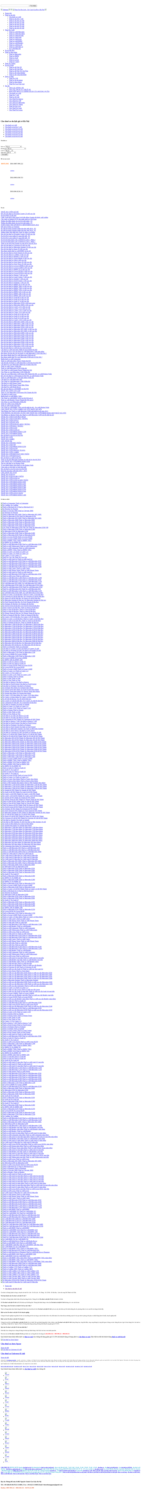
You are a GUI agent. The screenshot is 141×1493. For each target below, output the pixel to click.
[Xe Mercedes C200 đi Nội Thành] (13, 788)
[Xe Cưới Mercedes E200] (10, 1222)
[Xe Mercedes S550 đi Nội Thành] (13, 1280)
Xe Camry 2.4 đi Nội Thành (30, 794)
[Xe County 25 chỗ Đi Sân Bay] (12, 701)
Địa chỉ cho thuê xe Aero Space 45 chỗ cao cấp (16, 262)
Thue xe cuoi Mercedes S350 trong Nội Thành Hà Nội (19, 392)
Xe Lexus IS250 (19, 667)
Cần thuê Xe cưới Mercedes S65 (11, 379)
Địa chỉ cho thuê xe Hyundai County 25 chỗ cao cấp (18, 214)
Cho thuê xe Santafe (22, 704)
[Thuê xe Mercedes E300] (10, 529)
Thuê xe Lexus (14, 60)
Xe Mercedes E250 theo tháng (33, 833)
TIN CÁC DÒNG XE (16, 88)
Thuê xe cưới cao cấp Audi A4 (33, 969)
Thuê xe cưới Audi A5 (25, 1064)
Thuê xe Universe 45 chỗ (27, 967)
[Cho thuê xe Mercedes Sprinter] (12, 729)
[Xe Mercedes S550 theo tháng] (12, 838)
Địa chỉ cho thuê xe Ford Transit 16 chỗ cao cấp (16, 253)
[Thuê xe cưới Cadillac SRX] (11, 1273)
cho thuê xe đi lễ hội (126, 1467)
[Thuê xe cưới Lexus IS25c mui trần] (13, 1155)
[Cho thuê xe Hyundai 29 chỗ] (11, 650)
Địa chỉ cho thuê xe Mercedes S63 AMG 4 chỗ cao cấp (19, 331)
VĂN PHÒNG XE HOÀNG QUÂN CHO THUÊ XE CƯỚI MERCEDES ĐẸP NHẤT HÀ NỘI (33, 413)
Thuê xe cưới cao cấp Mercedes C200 (40, 984)
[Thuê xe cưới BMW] (8, 1209)
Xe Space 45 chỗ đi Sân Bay (31, 598)
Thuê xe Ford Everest (24, 1025)
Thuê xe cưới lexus (15, 39)
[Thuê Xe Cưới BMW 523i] (10, 1230)
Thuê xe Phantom (20, 1168)
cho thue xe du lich (11, 1360)
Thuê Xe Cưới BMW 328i (29, 1232)
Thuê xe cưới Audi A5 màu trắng (35, 1140)
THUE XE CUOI (17, 1470)
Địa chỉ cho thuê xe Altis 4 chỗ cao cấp (13, 260)
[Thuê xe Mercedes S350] (10, 526)
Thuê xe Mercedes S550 (27, 522)
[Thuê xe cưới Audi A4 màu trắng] (12, 1133)
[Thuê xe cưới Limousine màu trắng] (13, 1135)
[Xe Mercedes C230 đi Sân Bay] (12, 626)
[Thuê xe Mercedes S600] (10, 520)
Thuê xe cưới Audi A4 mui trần (33, 958)
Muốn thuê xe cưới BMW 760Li (11, 396)
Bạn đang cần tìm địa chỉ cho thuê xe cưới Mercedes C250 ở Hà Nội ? (24, 353)
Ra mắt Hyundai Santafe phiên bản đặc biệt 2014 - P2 (18, 228)
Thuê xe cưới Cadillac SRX (30, 1273)
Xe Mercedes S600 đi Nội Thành (35, 742)
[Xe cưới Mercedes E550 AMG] (12, 585)
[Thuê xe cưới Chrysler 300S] (11, 1278)
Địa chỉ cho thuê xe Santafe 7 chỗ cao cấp (14, 279)
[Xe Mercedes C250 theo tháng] (12, 831)
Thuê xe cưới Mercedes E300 (31, 1002)
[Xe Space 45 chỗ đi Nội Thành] (12, 816)
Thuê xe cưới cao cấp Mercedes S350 (39, 976)
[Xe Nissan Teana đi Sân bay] (11, 613)
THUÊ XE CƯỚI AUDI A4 (10, 478)
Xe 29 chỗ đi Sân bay (24, 699)
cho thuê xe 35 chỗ (99, 1473)
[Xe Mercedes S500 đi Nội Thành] (13, 743)
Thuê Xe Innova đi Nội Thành (33, 805)
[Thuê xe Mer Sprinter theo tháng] (12, 783)
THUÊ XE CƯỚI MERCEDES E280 (13, 487)
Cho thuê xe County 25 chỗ (30, 648)
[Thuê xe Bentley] (7, 1172)
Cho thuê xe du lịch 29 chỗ (14, 133)
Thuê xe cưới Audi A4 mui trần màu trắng (44, 1137)
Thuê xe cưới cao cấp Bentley (32, 965)
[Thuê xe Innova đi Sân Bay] (11, 607)
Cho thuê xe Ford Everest (28, 684)
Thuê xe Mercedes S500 (27, 524)
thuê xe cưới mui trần (18, 1473)
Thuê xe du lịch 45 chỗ (16, 28)
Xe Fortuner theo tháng (25, 688)
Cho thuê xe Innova (22, 682)
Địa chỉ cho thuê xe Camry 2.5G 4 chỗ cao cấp (16, 310)
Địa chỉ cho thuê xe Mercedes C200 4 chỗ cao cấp (17, 323)
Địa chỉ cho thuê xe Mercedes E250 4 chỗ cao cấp (17, 340)
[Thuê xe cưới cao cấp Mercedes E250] (14, 1010)
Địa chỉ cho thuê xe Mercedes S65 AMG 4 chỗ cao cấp (19, 329)
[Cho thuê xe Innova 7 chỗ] (10, 721)
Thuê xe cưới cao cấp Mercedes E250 (40, 1010)
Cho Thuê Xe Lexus (16, 110)
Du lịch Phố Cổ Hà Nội (8, 215)
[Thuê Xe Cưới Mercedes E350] (12, 1226)
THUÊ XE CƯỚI (7, 437)
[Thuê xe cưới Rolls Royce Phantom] (13, 1252)
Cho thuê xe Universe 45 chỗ (31, 732)
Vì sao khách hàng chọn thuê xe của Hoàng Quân (17, 465)
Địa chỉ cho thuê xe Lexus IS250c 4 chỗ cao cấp (16, 271)
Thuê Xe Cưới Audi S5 (25, 853)
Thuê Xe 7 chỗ (14, 95)
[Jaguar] (7, 1448)
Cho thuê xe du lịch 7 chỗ (13, 127)
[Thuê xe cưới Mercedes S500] (11, 563)
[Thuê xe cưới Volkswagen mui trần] (13, 1157)
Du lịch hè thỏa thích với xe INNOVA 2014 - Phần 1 (18, 242)
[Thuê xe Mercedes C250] (10, 753)
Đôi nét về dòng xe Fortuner (10, 227)
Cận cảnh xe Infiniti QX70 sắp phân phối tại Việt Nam (18, 219)
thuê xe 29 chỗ (40, 1366)
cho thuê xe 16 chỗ (70, 1366)
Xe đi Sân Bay (10, 50)
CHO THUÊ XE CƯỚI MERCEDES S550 (15, 461)
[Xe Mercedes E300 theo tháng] (12, 835)
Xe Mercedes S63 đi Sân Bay (31, 643)
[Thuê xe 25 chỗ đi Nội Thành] (11, 734)
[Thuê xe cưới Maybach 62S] (11, 1250)
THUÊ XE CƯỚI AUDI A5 (10, 430)
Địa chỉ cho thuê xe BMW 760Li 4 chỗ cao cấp (16, 286)
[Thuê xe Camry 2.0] (8, 552)
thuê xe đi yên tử (68, 1475)
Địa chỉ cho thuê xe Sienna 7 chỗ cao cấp (14, 275)
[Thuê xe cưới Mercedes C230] (11, 1070)
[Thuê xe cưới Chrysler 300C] (11, 1276)
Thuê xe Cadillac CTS (25, 1267)
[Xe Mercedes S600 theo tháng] (12, 840)
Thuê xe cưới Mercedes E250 (31, 1008)
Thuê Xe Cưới (9, 30)
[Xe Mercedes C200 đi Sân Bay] (12, 624)
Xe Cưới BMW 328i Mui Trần (33, 1245)
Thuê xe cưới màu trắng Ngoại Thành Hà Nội (16, 361)
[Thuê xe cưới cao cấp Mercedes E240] (14, 1006)
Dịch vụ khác (9, 76)
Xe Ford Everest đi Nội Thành (33, 807)
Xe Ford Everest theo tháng (30, 689)
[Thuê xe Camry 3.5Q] (9, 675)
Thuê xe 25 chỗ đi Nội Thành (32, 734)
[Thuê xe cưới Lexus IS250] (10, 1004)
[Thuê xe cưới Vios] (8, 945)
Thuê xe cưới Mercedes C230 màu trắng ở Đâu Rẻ (17, 378)
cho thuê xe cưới (30, 1369)
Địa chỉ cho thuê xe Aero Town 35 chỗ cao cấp (16, 264)
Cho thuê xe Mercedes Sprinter (33, 729)
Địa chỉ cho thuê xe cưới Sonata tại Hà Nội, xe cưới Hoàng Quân (22, 376)
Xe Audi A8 (15, 1060)
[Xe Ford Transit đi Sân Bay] (11, 602)
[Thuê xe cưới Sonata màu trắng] (12, 1146)
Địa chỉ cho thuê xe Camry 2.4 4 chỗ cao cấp (15, 309)
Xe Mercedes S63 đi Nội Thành (34, 740)
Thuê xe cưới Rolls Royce (28, 1241)
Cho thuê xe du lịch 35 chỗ (14, 134)
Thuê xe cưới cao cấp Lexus (30, 989)
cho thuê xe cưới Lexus (134, 1472)
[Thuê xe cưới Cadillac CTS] (11, 1271)
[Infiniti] (7, 1453)
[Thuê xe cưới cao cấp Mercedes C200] (14, 984)
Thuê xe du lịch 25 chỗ (16, 22)
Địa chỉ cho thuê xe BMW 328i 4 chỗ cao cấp (16, 294)
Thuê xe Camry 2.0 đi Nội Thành (36, 889)
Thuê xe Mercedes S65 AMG (31, 514)
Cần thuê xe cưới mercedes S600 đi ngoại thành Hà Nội (19, 350)
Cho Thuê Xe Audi (15, 108)
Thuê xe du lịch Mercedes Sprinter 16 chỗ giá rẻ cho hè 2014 (21, 459)
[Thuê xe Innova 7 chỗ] (9, 1023)
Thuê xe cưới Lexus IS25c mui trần (37, 1155)
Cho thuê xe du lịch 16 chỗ (14, 129)
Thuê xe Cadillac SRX (25, 1269)
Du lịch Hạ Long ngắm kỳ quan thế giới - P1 (15, 238)
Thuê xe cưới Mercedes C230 (32, 1070)
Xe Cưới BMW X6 (22, 1239)
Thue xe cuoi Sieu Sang (45, 1473)
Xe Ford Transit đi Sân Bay (30, 602)
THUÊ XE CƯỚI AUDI (9, 428)
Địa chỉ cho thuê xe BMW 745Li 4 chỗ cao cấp (16, 290)
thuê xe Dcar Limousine (20, 1475)
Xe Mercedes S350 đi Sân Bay (33, 635)
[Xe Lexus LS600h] (8, 654)
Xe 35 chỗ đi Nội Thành (27, 814)
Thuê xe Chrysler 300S (25, 511)
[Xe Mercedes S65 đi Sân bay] (11, 645)
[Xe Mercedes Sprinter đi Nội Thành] (13, 812)
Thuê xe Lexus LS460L (26, 993)
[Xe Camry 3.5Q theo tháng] (11, 695)
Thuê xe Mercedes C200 (27, 656)
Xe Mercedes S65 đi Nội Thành (34, 738)
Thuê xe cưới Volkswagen (28, 546)
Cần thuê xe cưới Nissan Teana (11, 383)
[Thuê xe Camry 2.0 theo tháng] (12, 917)
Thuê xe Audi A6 (20, 1058)
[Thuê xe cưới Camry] (8, 568)
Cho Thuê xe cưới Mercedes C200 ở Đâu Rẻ (15, 381)
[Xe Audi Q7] (6, 770)
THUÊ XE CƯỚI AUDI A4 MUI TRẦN (14, 480)
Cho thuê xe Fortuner (24, 686)
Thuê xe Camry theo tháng (29, 779)
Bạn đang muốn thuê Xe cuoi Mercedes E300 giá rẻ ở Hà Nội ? (21, 357)
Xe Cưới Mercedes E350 (27, 1220)
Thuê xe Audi (13, 58)
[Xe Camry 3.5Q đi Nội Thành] (12, 796)
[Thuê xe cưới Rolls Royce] (10, 1241)
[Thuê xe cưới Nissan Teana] (11, 570)
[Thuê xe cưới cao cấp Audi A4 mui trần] (15, 991)
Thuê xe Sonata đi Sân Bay (30, 615)
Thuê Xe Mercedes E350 (27, 516)
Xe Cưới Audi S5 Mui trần (29, 855)
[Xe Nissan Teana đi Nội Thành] (12, 799)
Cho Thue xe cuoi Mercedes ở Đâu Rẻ (13, 402)
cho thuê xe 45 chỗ (88, 1366)
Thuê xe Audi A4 (20, 663)
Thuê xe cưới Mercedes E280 (31, 544)
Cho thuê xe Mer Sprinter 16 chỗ (35, 822)
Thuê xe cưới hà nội (15, 45)
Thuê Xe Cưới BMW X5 (27, 1211)
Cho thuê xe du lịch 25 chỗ (14, 131)
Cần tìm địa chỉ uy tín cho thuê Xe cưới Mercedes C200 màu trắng (22, 351)
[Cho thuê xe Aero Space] (10, 730)
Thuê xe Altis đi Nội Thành (30, 801)
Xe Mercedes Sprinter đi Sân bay (35, 600)
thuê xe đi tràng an (128, 1475)
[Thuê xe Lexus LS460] (9, 539)
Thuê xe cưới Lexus (22, 576)
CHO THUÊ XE (6, 441)
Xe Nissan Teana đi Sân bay (30, 613)
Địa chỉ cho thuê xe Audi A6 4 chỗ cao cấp (15, 314)
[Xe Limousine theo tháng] (10, 846)
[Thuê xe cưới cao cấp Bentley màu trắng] (15, 999)
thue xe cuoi (29, 1337)
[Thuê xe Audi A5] (7, 662)
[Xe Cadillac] (6, 505)
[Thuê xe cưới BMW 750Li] (10, 1260)
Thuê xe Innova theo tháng (29, 781)
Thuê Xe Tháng (10, 63)
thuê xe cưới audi (112, 1472)
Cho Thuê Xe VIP (15, 101)
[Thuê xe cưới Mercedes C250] (11, 581)
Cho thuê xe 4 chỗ (15, 17)
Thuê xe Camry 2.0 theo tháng (33, 917)
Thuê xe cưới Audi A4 (25, 559)
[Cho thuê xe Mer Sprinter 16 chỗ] (12, 822)
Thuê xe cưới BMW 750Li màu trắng (39, 1261)
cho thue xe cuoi (84, 1337)
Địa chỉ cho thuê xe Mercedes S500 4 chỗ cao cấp (17, 322)
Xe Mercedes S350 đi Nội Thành (35, 745)
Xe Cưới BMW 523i (23, 1256)
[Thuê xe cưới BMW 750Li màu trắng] (14, 1261)
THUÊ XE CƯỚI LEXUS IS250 (12, 493)
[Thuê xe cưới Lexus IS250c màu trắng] (14, 1144)
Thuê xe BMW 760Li (24, 1045)
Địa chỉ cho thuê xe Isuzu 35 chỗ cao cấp (14, 249)
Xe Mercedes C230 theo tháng (33, 829)
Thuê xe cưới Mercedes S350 (31, 574)
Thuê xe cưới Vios (21, 945)
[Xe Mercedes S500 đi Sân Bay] (12, 637)
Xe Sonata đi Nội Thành (27, 798)
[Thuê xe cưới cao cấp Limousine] (12, 986)
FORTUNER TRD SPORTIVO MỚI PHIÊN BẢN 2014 (20, 225)
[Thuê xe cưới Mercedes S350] (11, 574)
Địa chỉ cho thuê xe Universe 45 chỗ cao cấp (15, 245)
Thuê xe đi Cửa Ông (16, 69)
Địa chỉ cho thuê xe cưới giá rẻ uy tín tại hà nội (16, 348)
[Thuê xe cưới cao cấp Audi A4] (12, 969)
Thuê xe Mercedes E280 (27, 533)
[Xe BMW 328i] (7, 660)
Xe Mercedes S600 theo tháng (32, 840)
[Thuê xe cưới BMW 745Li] (10, 1248)
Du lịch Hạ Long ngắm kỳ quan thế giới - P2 (15, 236)
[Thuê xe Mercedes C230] (10, 652)
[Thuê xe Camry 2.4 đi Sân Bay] (12, 619)
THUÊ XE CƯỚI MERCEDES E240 (13, 491)
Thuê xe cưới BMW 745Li (29, 1248)
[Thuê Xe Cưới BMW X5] (10, 1211)
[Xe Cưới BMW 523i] (8, 1256)
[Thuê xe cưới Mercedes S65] (11, 848)
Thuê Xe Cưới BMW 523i (29, 1230)
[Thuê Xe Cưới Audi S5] (9, 853)
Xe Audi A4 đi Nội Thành (28, 792)
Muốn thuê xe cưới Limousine (11, 359)
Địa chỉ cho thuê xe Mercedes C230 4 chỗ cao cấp (17, 346)
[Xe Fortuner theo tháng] (9, 688)
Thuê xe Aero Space (23, 971)
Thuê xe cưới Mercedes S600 (31, 852)
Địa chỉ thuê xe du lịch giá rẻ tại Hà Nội (14, 469)
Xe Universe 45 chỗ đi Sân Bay (34, 596)
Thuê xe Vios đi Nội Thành (30, 803)
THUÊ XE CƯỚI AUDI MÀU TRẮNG (14, 418)
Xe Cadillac (14, 505)
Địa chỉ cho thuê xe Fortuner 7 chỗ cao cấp (15, 282)
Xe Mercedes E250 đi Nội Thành (35, 751)
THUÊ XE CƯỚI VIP (8, 445)
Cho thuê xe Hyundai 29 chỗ (31, 650)
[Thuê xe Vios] (6, 680)
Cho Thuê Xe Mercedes (17, 103)
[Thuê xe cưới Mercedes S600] (11, 852)
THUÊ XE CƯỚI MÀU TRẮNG (12, 426)
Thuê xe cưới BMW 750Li (29, 1260)
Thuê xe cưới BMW (15, 41)
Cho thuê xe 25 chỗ (22, 716)
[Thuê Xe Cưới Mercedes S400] (12, 1224)
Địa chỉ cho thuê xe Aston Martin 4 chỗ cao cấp (16, 258)
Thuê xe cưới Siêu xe (16, 47)
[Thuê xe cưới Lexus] (8, 576)
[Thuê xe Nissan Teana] (9, 1015)
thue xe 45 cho (113, 1470)
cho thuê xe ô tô (27, 1467)
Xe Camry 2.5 (16, 555)
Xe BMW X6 (16, 542)
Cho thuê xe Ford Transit (27, 727)
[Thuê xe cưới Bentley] (9, 926)
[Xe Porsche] (5, 509)
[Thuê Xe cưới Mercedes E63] (11, 589)
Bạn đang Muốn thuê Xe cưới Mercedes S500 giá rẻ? (18, 355)
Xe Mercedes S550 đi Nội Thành (35, 1280)
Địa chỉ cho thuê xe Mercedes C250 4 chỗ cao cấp (17, 344)
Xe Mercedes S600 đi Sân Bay (33, 641)
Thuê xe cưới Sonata (23, 1071)
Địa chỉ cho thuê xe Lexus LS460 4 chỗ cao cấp (16, 268)
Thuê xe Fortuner (20, 1027)
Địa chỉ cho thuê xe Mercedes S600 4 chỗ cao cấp (17, 305)
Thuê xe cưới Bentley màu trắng (34, 1129)
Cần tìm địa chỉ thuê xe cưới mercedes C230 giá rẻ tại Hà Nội (21, 363)
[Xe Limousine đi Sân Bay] (10, 702)
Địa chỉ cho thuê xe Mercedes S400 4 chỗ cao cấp (17, 325)
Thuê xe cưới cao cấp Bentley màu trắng (42, 999)
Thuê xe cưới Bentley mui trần (33, 960)
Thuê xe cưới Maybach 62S (30, 1250)
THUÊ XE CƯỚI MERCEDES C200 (13, 495)
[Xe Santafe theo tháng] (9, 825)
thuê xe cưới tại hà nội (102, 1472)
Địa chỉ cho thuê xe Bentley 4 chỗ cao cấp (14, 256)
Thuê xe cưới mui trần (16, 35)
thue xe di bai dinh (60, 1476)
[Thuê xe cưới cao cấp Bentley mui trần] (14, 995)
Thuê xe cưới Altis (21, 922)
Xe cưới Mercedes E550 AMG (33, 585)
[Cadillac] (7, 1421)
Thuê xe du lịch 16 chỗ (16, 21)
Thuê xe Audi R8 (20, 1056)
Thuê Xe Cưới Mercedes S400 (33, 1224)
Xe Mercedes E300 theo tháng (33, 835)
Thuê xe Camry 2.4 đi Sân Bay (33, 619)
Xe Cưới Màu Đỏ (15, 48)
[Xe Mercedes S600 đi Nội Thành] (13, 742)
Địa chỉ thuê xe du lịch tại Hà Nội (12, 435)
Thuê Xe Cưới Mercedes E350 (33, 1226)
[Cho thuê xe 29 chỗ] (8, 717)
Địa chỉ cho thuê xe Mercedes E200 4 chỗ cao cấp (17, 342)
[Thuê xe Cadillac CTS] (9, 1267)
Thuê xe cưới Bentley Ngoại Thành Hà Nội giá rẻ (17, 400)
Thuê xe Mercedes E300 (27, 529)
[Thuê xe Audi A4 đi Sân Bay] (11, 621)
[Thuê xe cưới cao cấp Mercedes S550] (14, 973)
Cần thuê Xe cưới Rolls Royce (11, 387)
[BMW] (7, 1412)
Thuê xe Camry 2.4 (22, 671)
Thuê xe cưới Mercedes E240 (31, 947)
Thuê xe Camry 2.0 (22, 552)
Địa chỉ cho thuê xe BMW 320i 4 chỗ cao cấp (16, 296)
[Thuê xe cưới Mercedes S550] (11, 561)
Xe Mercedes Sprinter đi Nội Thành (38, 812)
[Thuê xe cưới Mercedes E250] (11, 1008)
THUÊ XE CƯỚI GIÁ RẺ (10, 212)
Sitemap (5, 10)
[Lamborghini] (7, 1457)
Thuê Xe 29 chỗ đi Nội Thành (33, 736)
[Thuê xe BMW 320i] (8, 764)
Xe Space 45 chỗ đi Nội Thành (33, 816)
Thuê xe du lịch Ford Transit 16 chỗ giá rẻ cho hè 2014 (19, 243)
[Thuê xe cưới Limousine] (10, 548)
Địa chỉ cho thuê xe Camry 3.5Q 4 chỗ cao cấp (16, 320)
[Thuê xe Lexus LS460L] (10, 993)
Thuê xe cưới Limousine (27, 548)
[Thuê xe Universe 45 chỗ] (10, 967)
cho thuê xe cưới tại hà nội (13, 1469)
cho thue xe (101, 1467)
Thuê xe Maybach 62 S (25, 507)
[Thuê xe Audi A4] (7, 663)
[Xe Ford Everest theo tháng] (11, 689)
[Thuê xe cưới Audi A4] (9, 559)
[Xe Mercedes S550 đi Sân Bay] (12, 639)
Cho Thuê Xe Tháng (16, 104)
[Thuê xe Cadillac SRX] (9, 1269)
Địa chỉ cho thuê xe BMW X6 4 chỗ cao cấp (15, 284)
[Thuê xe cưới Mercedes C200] (11, 578)
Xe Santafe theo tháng (24, 825)
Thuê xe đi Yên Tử (15, 67)
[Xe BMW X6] (6, 542)
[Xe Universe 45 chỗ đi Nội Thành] (13, 818)
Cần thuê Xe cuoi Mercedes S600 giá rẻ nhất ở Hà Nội (19, 364)
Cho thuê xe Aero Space (27, 730)
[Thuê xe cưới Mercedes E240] (11, 947)
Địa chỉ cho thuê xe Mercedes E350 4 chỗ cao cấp (17, 335)
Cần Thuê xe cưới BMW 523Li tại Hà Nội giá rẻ (17, 398)
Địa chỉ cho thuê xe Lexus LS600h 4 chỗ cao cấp (17, 266)
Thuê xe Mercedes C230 (27, 652)
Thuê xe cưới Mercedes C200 (32, 578)
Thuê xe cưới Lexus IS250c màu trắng (40, 1144)
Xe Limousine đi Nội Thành (30, 719)
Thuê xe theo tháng (15, 82)
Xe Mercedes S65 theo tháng (31, 844)
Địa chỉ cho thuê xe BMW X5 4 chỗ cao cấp (15, 269)
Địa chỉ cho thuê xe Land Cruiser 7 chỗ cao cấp (16, 277)
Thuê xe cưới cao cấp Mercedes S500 (39, 974)
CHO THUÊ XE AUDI (9, 473)
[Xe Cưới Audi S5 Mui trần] (10, 855)
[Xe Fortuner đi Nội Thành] (10, 809)
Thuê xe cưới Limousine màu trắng (37, 1135)
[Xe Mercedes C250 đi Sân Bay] (12, 628)
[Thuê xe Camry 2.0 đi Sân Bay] (12, 594)
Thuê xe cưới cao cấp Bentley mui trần (40, 995)
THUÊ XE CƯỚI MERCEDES (11, 433)
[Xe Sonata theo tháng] (9, 693)
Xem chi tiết (5, 1348)
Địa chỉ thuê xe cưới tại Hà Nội (11, 458)
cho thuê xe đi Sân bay (7, 1475)
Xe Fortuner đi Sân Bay (26, 604)
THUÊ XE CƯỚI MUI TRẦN (11, 443)
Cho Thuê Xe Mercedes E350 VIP (37, 527)
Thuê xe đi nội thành (16, 80)
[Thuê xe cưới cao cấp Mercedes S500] (14, 974)
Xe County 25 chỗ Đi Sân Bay (33, 701)
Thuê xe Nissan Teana (24, 1015)
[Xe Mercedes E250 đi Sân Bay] (12, 630)
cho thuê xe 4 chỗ (18, 1366)
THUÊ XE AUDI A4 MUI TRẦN (12, 476)
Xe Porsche (14, 509)
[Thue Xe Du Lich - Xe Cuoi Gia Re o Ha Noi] (28, 10)
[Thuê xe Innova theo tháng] (10, 781)
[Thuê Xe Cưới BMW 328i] (10, 1232)
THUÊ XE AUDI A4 (8, 474)
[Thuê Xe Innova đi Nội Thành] (12, 805)
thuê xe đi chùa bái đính (56, 1475)
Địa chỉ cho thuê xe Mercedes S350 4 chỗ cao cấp (17, 327)
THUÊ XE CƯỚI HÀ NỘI (10, 422)
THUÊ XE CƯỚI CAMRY (10, 452)
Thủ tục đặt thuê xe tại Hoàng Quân (12, 463)
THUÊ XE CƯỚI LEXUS (9, 420)
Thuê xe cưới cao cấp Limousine (35, 986)
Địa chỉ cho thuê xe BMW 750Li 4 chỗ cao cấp (16, 288)
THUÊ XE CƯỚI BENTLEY (11, 456)
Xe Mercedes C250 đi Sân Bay (33, 628)
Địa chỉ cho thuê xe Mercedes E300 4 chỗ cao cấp (17, 337)
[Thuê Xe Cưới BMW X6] (10, 1213)
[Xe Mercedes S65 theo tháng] (11, 844)
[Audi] (7, 1403)
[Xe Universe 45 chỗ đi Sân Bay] (12, 596)
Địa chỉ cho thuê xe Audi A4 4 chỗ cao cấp (15, 318)
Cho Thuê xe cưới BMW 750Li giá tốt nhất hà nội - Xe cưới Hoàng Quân (25, 407)
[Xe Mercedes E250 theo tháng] (12, 833)
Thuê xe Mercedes (15, 54)
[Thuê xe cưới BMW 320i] (10, 1243)
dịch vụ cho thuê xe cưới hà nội (33, 1469)
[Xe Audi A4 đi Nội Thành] (10, 792)
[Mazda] (7, 1389)
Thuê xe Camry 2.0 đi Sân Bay (33, 594)
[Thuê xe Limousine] (8, 503)
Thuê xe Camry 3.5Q (24, 675)
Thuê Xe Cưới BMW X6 (27, 1213)
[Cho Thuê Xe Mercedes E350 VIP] (13, 527)
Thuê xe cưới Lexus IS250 (29, 1004)
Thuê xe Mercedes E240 (27, 887)
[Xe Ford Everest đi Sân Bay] (11, 606)
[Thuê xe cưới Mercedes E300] (11, 1002)
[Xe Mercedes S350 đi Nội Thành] (13, 745)
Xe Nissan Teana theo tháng (30, 691)
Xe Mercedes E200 (21, 894)
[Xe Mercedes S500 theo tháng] (12, 837)
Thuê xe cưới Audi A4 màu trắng (35, 1133)
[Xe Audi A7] (6, 773)
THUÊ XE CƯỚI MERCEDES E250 (13, 446)
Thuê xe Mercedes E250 (27, 535)
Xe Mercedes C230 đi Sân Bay (33, 626)
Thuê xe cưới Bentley (16, 43)
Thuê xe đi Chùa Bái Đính (17, 75)
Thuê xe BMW (14, 56)
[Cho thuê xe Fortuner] (9, 686)
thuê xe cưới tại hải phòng (70, 1472)
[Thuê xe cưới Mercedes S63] (11, 850)
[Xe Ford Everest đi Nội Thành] (12, 807)
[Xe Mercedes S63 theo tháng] (11, 842)
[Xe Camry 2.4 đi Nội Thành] (11, 794)
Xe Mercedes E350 (21, 531)
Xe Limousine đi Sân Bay (28, 702)
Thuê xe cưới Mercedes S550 (31, 561)
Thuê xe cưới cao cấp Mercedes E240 (40, 1006)
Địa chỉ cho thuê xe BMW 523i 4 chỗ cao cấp (16, 292)
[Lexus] (7, 1407)
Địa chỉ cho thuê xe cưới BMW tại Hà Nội (15, 389)
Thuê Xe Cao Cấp (21, 557)
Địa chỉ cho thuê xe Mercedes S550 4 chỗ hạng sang (18, 303)
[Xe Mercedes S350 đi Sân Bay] (12, 635)
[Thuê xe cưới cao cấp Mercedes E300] (14, 982)
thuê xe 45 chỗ (55, 1366)
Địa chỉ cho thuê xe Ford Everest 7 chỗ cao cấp (16, 281)
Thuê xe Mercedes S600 (27, 520)
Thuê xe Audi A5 (20, 662)
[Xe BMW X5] (6, 878)
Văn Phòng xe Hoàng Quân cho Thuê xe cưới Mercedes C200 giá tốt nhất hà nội (27, 415)
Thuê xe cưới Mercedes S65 (30, 848)
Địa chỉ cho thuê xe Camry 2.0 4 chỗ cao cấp (15, 307)
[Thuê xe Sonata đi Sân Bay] (11, 615)
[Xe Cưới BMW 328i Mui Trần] (12, 1245)
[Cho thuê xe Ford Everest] (10, 684)
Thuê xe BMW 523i (22, 762)
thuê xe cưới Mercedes (6, 1473)
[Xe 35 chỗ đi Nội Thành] (10, 814)
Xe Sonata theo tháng (24, 693)
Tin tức (7, 86)
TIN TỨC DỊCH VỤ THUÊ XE (20, 89)
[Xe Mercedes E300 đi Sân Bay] (12, 634)
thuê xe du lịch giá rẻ (112, 1467)
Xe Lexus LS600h (21, 654)
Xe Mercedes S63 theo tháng (31, 842)
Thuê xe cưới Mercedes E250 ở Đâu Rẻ (14, 368)
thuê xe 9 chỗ (62, 1366)
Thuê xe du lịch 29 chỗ (16, 24)
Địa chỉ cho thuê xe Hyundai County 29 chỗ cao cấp (18, 234)
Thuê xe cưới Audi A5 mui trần (33, 1062)
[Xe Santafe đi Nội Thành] (10, 790)
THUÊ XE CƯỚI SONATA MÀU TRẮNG (15, 424)
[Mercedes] (7, 1384)
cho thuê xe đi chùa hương (11, 1476)
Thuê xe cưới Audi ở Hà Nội (10, 405)
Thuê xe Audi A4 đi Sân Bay (31, 621)
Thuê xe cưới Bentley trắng (30, 961)
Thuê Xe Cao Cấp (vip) (17, 84)
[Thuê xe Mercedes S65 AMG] (11, 514)
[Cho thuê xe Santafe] (8, 704)
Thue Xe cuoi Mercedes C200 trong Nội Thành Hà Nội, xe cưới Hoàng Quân (26, 374)
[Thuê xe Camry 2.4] (8, 671)
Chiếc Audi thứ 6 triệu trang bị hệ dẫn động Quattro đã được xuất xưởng (24, 217)
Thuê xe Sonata (18, 676)
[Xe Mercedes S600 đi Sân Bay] (12, 641)
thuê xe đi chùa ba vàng (81, 1476)
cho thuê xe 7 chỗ (79, 1366)
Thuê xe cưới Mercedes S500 (31, 563)
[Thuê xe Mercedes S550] (10, 522)
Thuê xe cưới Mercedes (16, 32)
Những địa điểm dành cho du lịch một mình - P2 (16, 221)
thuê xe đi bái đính (105, 1475)
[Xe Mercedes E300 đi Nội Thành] (13, 747)
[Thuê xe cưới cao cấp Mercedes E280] (14, 978)
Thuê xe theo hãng (11, 52)
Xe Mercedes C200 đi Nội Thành (36, 788)
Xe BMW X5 (16, 878)
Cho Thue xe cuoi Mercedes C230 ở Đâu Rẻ (15, 372)
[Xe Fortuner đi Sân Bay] (9, 604)
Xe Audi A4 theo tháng (25, 824)
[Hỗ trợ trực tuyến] (13, 171)
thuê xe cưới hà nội (118, 1337)
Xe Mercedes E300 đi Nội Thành (35, 747)
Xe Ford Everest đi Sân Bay (30, 606)
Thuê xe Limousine (22, 503)
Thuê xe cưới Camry (23, 568)
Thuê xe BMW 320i (22, 764)
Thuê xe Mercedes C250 (27, 753)
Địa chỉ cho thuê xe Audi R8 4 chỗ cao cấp (15, 297)
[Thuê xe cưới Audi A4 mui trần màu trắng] (15, 1137)
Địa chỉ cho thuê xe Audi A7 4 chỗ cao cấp (15, 301)
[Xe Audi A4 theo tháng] (9, 824)
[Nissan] (7, 1398)
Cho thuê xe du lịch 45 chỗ (14, 136)
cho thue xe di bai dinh (25, 1476)
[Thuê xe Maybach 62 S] (9, 507)
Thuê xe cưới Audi (15, 37)
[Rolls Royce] (7, 1416)
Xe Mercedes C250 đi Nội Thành (36, 784)
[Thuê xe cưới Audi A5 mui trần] (12, 1062)
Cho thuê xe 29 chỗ (22, 717)
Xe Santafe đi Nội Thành (27, 790)
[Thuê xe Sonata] (7, 676)
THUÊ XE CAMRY (8, 439)
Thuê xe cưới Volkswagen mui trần (37, 1157)
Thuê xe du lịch (10, 15)
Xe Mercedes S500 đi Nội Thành (35, 743)
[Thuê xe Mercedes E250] (10, 535)
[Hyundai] (7, 1394)
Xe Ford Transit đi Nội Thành (32, 811)
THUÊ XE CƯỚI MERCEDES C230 (13, 432)
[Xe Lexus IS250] (7, 667)
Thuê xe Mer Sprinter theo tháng (34, 783)
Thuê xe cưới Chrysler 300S (30, 1278)
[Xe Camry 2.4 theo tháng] (10, 697)
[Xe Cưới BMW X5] (8, 1246)
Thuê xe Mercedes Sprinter (29, 980)
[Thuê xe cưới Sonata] (8, 1071)
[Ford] (7, 1380)
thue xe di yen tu (70, 1476)
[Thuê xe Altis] (6, 678)
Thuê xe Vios (16, 680)
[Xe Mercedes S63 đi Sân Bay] (11, 643)
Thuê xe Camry (14, 62)
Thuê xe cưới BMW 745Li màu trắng (39, 1258)
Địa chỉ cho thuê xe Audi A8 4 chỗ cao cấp (15, 299)
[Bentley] (7, 1430)
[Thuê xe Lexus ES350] (9, 537)
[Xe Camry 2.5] (6, 555)
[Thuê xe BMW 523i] (8, 762)
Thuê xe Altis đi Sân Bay (27, 611)
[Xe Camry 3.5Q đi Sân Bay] (11, 617)
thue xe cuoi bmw (122, 1472)
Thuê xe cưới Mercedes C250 (32, 581)
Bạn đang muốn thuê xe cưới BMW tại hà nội (16, 251)
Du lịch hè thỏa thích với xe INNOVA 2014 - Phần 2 (18, 240)
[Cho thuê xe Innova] (8, 682)
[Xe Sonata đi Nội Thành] (10, 798)
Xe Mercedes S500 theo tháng (32, 837)
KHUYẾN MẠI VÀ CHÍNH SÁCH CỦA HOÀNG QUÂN (29, 91)
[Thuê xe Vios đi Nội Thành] (11, 803)
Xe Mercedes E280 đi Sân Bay (33, 632)
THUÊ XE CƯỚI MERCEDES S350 (13, 484)
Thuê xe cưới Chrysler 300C (31, 1276)
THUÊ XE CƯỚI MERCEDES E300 (13, 486)
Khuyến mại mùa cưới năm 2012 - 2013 (14, 471)
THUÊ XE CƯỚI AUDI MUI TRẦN (13, 417)
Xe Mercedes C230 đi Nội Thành (36, 786)
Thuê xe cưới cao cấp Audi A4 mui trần (42, 991)
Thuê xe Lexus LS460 (25, 539)
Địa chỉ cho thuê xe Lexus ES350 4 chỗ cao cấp (16, 273)
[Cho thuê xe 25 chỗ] (8, 716)
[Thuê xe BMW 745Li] (9, 540)
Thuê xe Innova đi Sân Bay (30, 607)
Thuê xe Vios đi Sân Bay (27, 609)
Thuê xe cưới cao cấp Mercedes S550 (39, 973)
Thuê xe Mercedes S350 (27, 526)
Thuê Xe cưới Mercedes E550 (32, 587)
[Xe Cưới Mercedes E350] (10, 1220)
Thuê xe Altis (16, 678)
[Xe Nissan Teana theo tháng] (11, 691)
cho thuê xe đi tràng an (80, 1475)
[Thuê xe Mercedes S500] (10, 524)
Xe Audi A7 (15, 773)
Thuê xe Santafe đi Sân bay (30, 622)
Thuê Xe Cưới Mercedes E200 (33, 1237)
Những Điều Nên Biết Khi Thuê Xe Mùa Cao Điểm (18, 232)
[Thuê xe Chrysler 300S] (9, 511)
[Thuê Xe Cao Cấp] (8, 557)
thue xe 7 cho (26, 1366)
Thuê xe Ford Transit (23, 1032)
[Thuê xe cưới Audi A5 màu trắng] (12, 1140)
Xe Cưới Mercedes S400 (27, 1219)
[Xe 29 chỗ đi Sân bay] (9, 699)
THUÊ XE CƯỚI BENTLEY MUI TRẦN (15, 454)
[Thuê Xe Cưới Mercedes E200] (12, 1237)
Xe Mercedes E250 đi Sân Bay (33, 630)
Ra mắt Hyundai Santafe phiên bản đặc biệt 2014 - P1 (18, 230)
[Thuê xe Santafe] (7, 1029)
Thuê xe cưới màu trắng (17, 34)
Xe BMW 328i (18, 660)
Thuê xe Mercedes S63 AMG (31, 518)
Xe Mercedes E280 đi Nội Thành (35, 749)
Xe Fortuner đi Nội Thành (28, 809)
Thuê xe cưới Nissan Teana (30, 570)
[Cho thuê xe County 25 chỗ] (11, 648)
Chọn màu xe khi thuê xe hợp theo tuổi (13, 467)
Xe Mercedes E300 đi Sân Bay (33, 634)
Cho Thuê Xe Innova (16, 99)
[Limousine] (7, 1435)
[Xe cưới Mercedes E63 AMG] (11, 583)
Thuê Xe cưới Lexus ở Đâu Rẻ (11, 404)
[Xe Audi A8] (6, 1060)
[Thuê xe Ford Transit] (9, 1032)
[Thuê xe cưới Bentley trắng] (11, 961)
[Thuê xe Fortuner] (7, 1027)
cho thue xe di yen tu (37, 1476)
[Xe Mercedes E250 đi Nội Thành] (13, 751)
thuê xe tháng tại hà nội (133, 1473)
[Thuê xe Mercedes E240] (10, 887)
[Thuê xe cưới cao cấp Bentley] (11, 965)
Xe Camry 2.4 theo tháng (27, 697)
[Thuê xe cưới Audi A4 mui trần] (12, 958)
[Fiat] (7, 1462)
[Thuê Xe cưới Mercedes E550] (12, 587)
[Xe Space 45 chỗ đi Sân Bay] (11, 598)
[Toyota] (7, 1375)
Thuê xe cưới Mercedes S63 (30, 850)
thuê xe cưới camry (82, 1472)
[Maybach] (7, 1439)
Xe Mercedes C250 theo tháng (33, 831)
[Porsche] (7, 1444)
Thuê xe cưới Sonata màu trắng (33, 1146)
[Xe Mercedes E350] (8, 531)
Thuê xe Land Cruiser (24, 1030)
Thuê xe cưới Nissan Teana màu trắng (40, 1148)
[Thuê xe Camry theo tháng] (10, 779)
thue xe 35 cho (47, 1366)
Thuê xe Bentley (19, 1172)
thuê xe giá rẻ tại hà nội (47, 1467)
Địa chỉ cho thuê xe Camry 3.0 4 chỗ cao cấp (15, 312)
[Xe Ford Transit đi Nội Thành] (11, 811)
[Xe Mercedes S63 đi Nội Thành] (12, 740)
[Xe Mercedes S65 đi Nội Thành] (12, 738)
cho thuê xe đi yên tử (116, 1475)
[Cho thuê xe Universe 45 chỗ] (11, 732)
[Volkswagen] (7, 1425)
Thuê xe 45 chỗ (14, 97)
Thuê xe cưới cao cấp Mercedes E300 (40, 982)
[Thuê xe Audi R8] (7, 1056)
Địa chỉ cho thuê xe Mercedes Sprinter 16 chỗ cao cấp (18, 247)
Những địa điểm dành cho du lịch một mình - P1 (16, 223)
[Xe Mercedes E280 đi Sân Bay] (12, 632)
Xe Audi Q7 (15, 770)
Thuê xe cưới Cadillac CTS (30, 1271)
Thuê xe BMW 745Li (24, 540)
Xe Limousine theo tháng (27, 846)
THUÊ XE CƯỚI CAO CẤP (10, 391)
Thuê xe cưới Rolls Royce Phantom (38, 1252)
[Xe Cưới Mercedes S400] (10, 1219)
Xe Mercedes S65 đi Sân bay (31, 645)
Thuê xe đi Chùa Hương (17, 73)
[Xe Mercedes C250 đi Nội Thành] (13, 784)
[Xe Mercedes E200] (8, 894)
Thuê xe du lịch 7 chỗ (16, 19)
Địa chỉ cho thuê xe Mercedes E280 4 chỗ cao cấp (17, 338)
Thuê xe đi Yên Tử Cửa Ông (18, 71)
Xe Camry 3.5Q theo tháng (29, 695)
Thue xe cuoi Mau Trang (31, 1473)
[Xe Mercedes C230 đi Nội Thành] (13, 786)
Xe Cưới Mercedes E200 (27, 1222)
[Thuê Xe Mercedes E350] (10, 516)
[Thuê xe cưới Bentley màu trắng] (12, 1129)
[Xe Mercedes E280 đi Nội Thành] (13, 749)
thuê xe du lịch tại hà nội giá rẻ (67, 1470)
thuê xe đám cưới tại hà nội (7, 1366)
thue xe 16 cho (33, 1366)
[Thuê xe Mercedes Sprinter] (11, 980)
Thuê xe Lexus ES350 (25, 537)
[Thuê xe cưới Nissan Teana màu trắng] (14, 1148)
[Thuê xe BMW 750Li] (9, 760)
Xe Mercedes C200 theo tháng (33, 827)
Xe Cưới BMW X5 (22, 1246)
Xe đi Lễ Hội (9, 65)
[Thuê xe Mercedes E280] (10, 533)
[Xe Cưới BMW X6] (8, 1239)
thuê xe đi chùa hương (43, 1475)
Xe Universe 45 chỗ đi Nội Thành (36, 818)
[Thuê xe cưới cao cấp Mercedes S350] (14, 976)
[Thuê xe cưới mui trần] (9, 963)
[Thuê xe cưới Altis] (8, 922)
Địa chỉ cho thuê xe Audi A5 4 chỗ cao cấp (15, 316)
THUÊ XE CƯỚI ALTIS (9, 448)
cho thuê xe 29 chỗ (88, 1473)
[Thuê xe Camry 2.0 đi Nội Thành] (13, 889)
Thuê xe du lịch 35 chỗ (16, 26)
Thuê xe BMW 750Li (24, 760)
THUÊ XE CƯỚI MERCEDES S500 (13, 482)
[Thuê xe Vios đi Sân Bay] (10, 609)
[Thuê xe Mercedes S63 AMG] (11, 518)
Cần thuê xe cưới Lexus (8, 394)
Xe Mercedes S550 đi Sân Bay (33, 639)
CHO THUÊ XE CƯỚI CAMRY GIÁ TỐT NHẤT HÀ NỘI (21, 409)
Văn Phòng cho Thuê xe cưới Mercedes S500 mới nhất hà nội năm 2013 (24, 411)
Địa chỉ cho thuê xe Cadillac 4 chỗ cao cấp (15, 255)
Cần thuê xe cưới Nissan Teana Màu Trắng (15, 385)
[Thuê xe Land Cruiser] (9, 1030)
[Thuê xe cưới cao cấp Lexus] (11, 989)
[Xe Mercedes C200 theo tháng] (12, 827)
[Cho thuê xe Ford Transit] (10, 727)
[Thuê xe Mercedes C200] (10, 656)
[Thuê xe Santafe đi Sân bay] (11, 622)
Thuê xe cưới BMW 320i (27, 1243)
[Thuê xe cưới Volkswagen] (10, 546)
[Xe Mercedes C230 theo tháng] (12, 829)
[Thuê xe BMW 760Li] (9, 1045)
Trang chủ (8, 13)
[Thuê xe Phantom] (7, 1168)
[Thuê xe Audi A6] (7, 1058)
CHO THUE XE (5, 1467)
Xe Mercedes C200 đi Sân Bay (33, 624)
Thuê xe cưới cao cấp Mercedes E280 (40, 978)
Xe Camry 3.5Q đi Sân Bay (30, 617)
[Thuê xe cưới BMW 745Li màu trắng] (14, 1258)
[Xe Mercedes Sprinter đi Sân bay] (12, 600)
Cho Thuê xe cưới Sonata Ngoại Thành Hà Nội (16, 370)
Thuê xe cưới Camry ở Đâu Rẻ (11, 366)
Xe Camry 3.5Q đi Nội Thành (32, 796)
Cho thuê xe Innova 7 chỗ (28, 721)
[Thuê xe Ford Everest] (9, 1025)
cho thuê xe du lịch (121, 1473)
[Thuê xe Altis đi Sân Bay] (10, 611)
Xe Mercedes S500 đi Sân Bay (33, 637)
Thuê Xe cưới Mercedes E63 (31, 589)
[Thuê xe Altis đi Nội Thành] (11, 801)
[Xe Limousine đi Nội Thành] (11, 719)
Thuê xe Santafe (19, 1029)
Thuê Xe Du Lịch (15, 106)
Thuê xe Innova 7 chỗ (24, 1023)
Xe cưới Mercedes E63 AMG (31, 583)
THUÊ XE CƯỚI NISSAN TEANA (13, 450)
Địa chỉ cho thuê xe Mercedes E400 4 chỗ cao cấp (17, 333)
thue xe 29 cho (105, 1470)
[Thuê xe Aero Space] (8, 971)
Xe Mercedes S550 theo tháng (32, 838)
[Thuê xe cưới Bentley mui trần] (12, 960)
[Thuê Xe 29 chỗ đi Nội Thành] (12, 736)
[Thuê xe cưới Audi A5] (9, 1064)
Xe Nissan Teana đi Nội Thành (33, 799)
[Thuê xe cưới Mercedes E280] (11, 544)
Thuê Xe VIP (13, 78)
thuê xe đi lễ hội (32, 1475)
